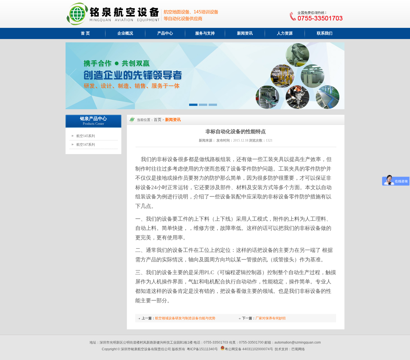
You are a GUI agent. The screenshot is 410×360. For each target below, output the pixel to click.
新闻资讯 (245, 33)
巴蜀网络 (298, 349)
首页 (157, 120)
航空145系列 (85, 136)
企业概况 (125, 33)
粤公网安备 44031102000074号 (249, 349)
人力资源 (285, 33)
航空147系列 (85, 145)
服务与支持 (205, 33)
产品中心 (165, 33)
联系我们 (324, 33)
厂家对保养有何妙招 (270, 318)
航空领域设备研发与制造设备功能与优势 (185, 318)
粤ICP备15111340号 (202, 349)
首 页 (85, 33)
